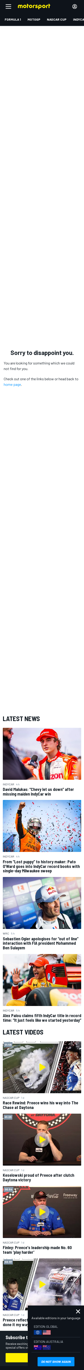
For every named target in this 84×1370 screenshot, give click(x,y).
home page (12, 384)
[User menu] (74, 6)
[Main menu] (8, 6)
